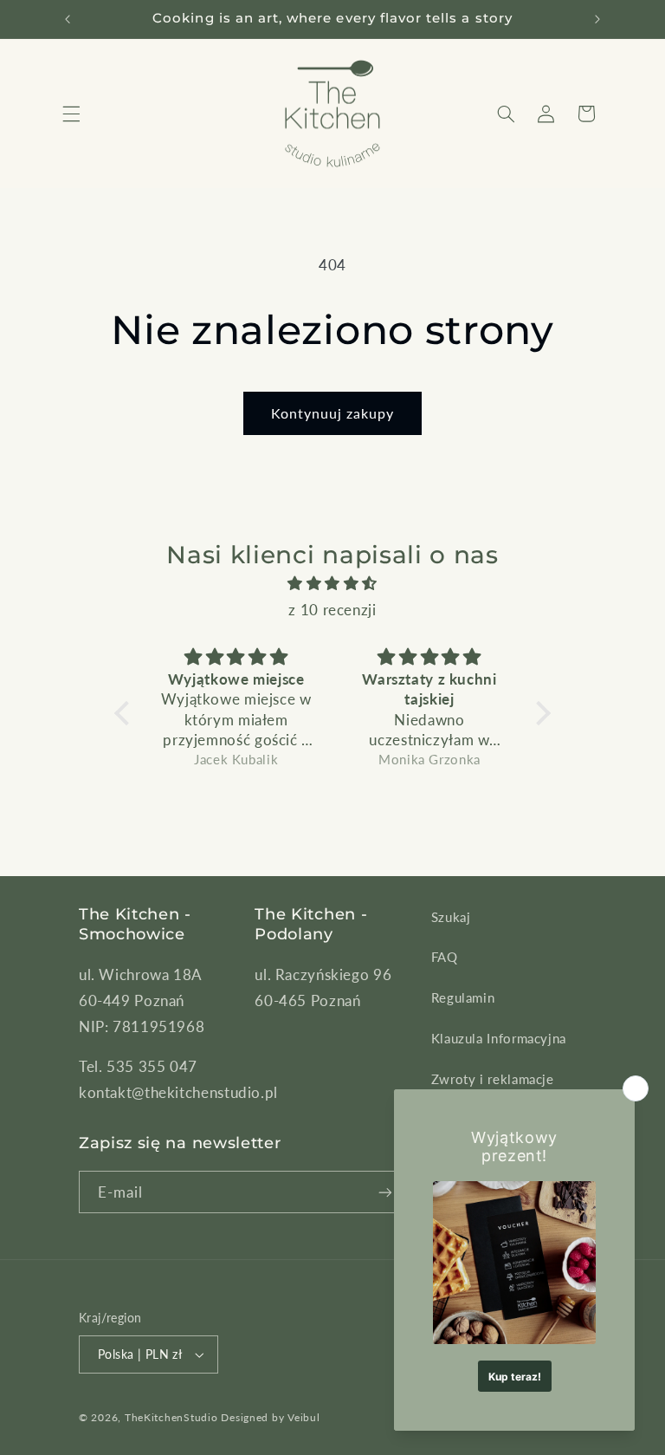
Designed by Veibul (270, 1417)
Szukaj (451, 917)
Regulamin (463, 997)
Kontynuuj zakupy (333, 413)
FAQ (444, 957)
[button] (71, 113)
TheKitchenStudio (171, 1417)
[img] (332, 583)
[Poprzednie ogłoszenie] (67, 19)
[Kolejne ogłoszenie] (597, 19)
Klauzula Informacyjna (498, 1038)
